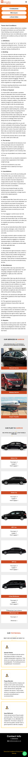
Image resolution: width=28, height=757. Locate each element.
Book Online (14, 17)
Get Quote (15, 13)
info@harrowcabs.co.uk (15, 741)
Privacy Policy (20, 751)
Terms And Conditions (9, 751)
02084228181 (14, 8)
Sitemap (14, 753)
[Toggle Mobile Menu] (26, 2)
